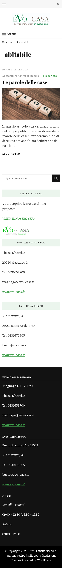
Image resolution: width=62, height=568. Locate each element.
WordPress (44, 560)
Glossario (50, 76)
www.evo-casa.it (13, 425)
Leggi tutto (11, 153)
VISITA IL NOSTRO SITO (18, 218)
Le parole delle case (24, 82)
